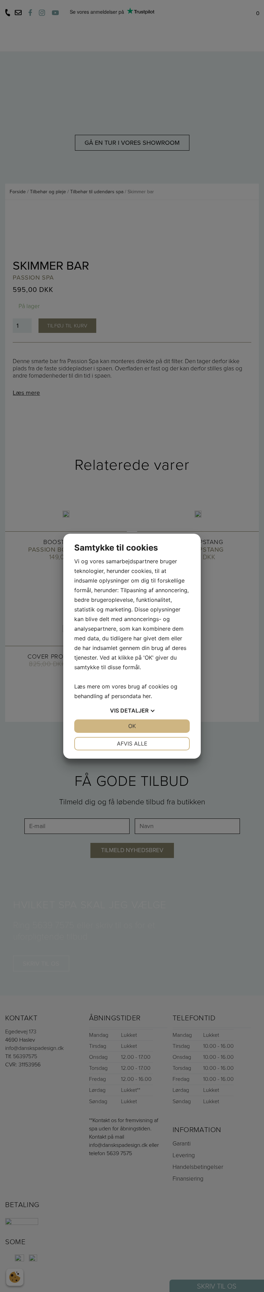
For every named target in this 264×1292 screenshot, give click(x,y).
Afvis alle (132, 743)
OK (132, 726)
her (147, 696)
